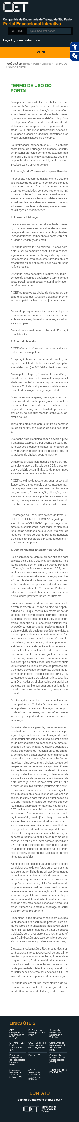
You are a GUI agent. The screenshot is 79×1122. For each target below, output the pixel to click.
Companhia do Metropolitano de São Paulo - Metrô (57, 1046)
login (14, 40)
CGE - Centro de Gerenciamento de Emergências (37, 1045)
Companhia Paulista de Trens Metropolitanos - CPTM (58, 1058)
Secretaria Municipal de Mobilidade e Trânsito (55, 1034)
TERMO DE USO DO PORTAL (58, 1071)
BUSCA (16, 31)
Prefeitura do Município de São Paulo (37, 1032)
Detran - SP (34, 1055)
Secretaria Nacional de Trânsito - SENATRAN (15, 1073)
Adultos (46, 63)
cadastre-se (32, 40)
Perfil (36, 63)
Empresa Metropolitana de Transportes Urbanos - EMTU (17, 1060)
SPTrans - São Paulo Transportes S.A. (17, 1046)
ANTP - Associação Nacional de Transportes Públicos (34, 1075)
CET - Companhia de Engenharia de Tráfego (16, 1034)
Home (26, 63)
